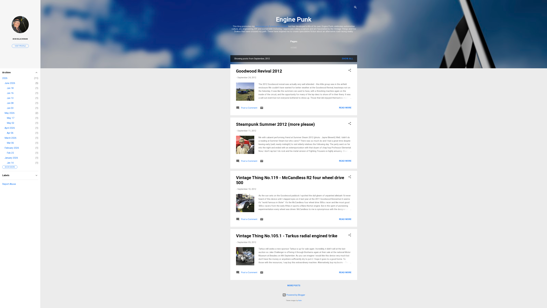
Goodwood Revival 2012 (259, 71)
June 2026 (10, 83)
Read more (345, 107)
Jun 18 (10, 88)
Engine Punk (294, 19)
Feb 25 (10, 153)
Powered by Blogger (295, 295)
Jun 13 (10, 98)
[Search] (355, 7)
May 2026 (10, 113)
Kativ (300, 300)
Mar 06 (10, 143)
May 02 (10, 123)
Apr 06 (10, 133)
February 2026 (12, 148)
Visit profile (20, 46)
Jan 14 (10, 162)
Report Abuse (9, 184)
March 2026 (10, 138)
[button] (349, 71)
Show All (347, 58)
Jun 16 (10, 93)
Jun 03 (10, 108)
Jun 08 (10, 103)
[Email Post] (261, 109)
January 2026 (11, 157)
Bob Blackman (20, 39)
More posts (293, 285)
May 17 (10, 118)
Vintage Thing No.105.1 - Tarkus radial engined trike (286, 235)
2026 (4, 78)
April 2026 (10, 128)
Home (294, 47)
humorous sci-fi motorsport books (271, 26)
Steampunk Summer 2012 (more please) (275, 124)
